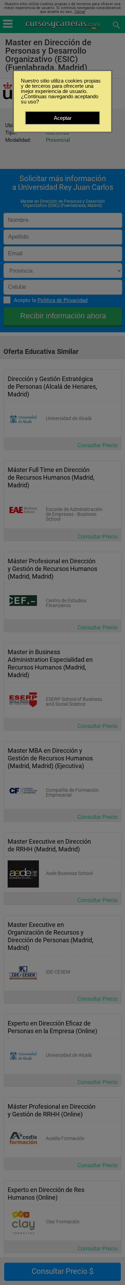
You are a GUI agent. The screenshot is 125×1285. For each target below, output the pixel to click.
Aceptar (63, 118)
